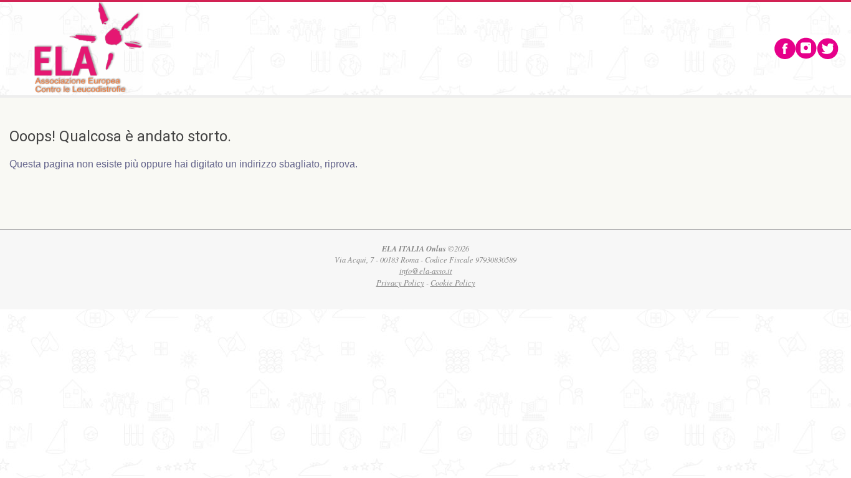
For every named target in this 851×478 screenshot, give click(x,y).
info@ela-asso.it (425, 271)
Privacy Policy (400, 283)
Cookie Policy (452, 283)
